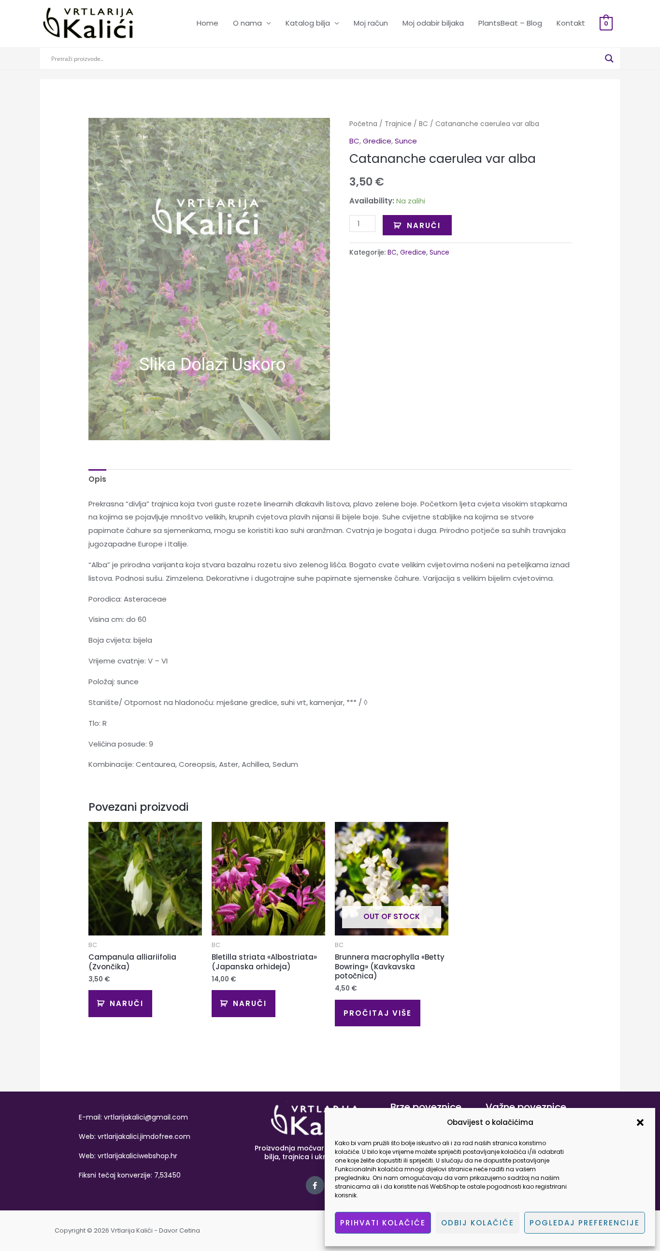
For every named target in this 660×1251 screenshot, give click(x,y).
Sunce (406, 141)
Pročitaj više (378, 1013)
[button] (640, 1122)
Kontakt (571, 23)
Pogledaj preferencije (585, 1223)
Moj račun (371, 23)
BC (423, 124)
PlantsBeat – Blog (510, 23)
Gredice (377, 141)
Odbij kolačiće (477, 1223)
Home (207, 23)
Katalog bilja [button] (308, 23)
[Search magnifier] (609, 58)
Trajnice (398, 124)
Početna (363, 124)
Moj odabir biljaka (433, 23)
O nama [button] (247, 23)
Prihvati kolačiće (383, 1223)
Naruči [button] (126, 1003)
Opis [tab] (97, 479)
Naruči (424, 225)
